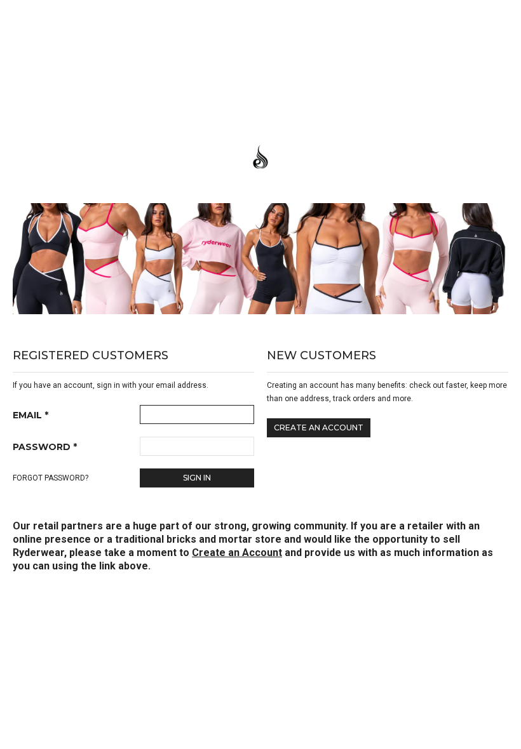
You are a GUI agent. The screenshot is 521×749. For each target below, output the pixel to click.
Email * (30, 415)
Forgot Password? (50, 478)
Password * (45, 446)
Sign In (197, 477)
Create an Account (318, 427)
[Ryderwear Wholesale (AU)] (260, 158)
